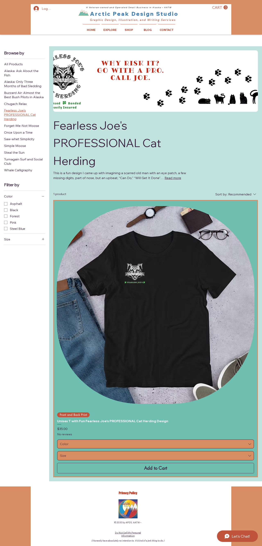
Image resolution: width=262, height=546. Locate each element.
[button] (220, 7)
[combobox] (155, 444)
